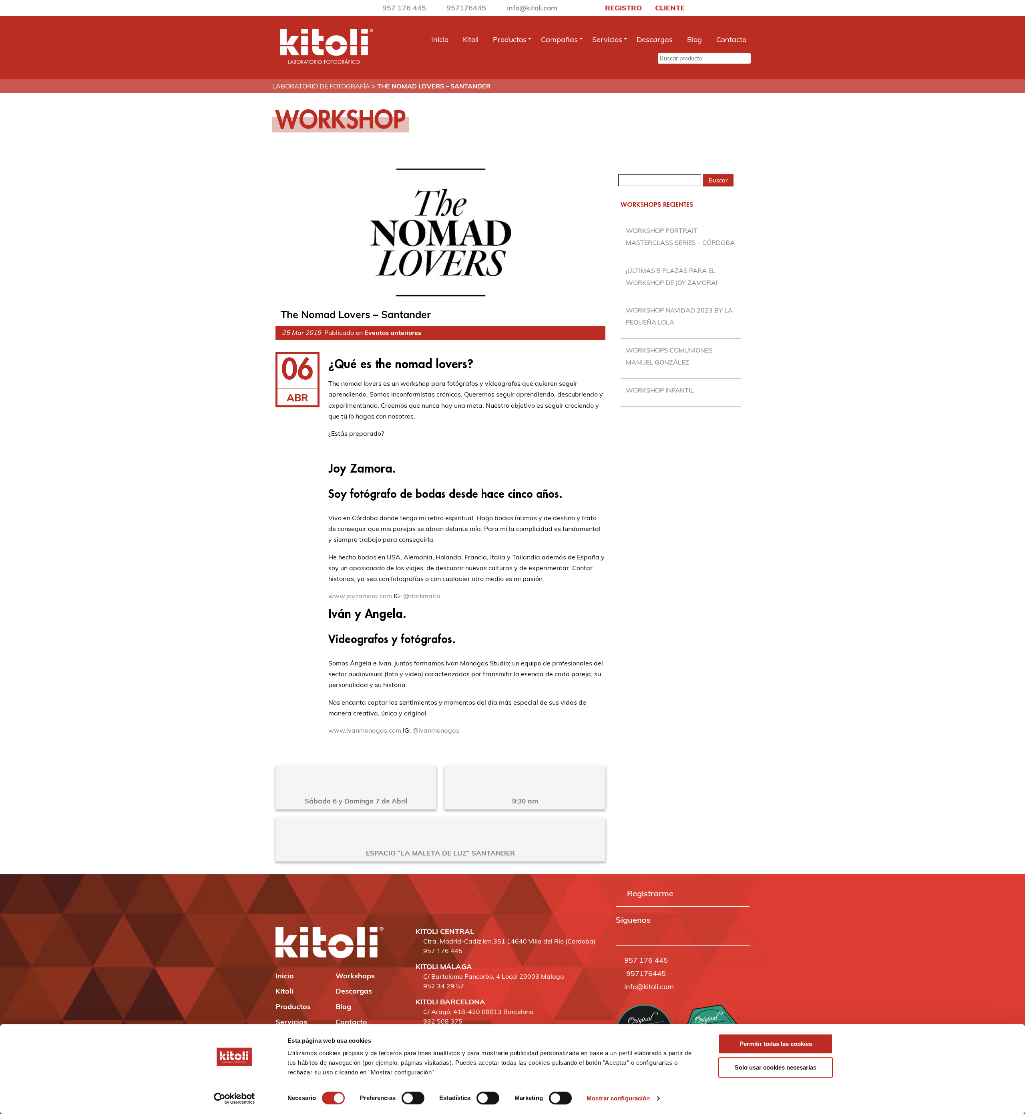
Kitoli (470, 39)
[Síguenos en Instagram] (630, 931)
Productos (510, 39)
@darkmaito (421, 596)
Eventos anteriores (392, 333)
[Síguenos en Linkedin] (653, 931)
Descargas (655, 39)
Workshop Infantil (660, 390)
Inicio (439, 39)
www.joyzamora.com (360, 596)
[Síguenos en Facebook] (619, 931)
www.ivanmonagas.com (364, 730)
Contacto (731, 39)
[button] (619, 932)
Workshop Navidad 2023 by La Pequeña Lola (679, 316)
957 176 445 (404, 7)
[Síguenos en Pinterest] (641, 931)
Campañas (559, 39)
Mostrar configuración (618, 1098)
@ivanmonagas (435, 730)
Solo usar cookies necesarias (775, 1067)
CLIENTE (669, 7)
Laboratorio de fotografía (321, 86)
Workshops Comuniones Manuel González (669, 356)
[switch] (413, 1098)
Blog (694, 39)
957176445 (466, 7)
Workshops (355, 975)
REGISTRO (622, 7)
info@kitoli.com (532, 7)
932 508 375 (442, 1021)
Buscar (645, 58)
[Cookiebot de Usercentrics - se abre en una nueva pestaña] (234, 1098)
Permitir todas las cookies (776, 1043)
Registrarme (650, 893)
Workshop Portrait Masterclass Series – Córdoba (680, 236)
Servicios (607, 39)
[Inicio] (326, 62)
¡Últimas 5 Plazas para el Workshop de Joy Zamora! (672, 276)
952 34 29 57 (443, 986)
